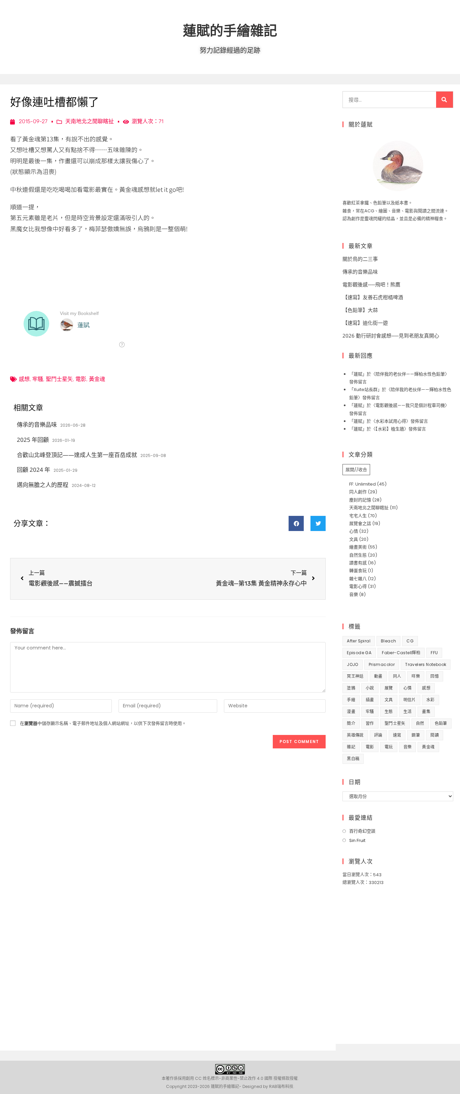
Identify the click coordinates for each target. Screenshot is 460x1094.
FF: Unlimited (362, 484)
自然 (420, 723)
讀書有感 (358, 563)
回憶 (434, 676)
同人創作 (358, 492)
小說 (370, 688)
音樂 (353, 594)
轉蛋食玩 (358, 570)
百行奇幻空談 (362, 831)
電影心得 (358, 586)
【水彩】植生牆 (389, 429)
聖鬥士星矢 (59, 379)
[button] (296, 523)
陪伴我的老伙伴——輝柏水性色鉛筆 (410, 374)
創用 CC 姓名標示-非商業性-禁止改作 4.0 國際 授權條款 (238, 1078)
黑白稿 (353, 759)
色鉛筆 (441, 723)
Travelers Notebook (425, 664)
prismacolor (382, 664)
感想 (24, 379)
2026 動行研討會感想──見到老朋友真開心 (390, 335)
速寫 (397, 735)
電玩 (389, 747)
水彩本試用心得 (390, 421)
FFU (434, 653)
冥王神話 (355, 676)
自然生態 (358, 555)
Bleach (388, 641)
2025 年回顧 (33, 440)
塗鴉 (351, 688)
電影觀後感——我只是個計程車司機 (410, 405)
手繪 (351, 700)
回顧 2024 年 (33, 469)
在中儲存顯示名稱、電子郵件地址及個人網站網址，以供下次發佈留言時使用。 (103, 723)
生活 (407, 711)
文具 (353, 539)
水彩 (430, 700)
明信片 (409, 700)
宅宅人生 (358, 516)
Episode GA (359, 653)
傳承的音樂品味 (37, 424)
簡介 (351, 723)
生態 (389, 711)
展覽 (389, 688)
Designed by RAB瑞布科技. (268, 1086)
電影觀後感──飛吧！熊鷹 (371, 284)
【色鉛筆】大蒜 (360, 310)
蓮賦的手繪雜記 (230, 30)
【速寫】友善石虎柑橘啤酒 (372, 297)
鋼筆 (416, 735)
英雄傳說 (355, 735)
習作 (370, 723)
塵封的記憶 (360, 500)
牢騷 (37, 379)
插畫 (370, 700)
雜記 (351, 747)
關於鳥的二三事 (360, 258)
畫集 (426, 711)
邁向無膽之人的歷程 (42, 485)
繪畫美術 (358, 547)
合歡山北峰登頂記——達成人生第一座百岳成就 (77, 455)
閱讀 (434, 735)
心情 (353, 531)
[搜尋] (444, 100)
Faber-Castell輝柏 (401, 653)
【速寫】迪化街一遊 (365, 322)
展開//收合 (356, 469)
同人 (397, 676)
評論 (378, 735)
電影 (80, 379)
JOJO (352, 664)
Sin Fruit (357, 840)
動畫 (378, 676)
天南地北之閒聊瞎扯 (89, 121)
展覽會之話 (360, 523)
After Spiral (358, 641)
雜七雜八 (358, 578)
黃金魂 (97, 379)
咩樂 (416, 676)
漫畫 (351, 711)
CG (410, 641)
